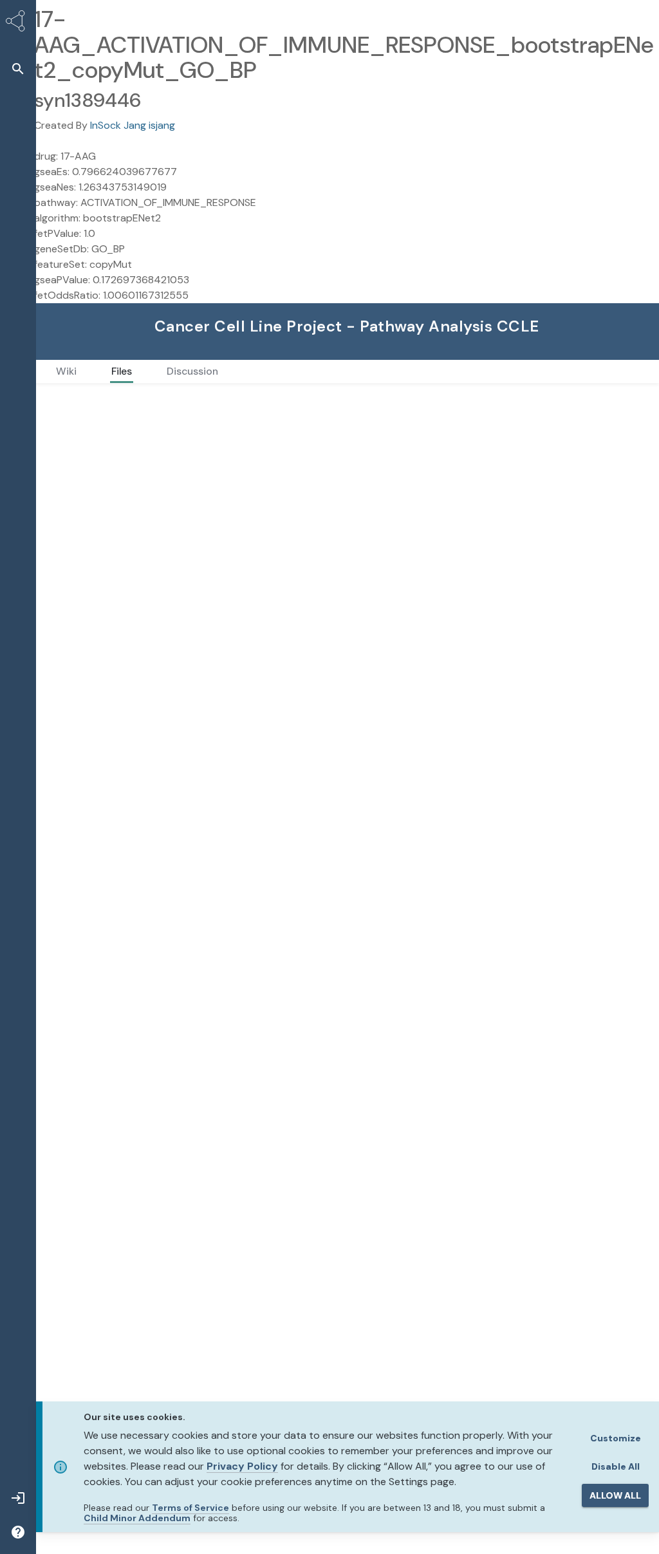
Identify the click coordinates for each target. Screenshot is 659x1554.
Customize (615, 1438)
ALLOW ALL (615, 1495)
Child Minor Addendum (137, 1518)
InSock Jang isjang (132, 125)
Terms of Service (190, 1507)
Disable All (615, 1466)
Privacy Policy (242, 1466)
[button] (18, 68)
